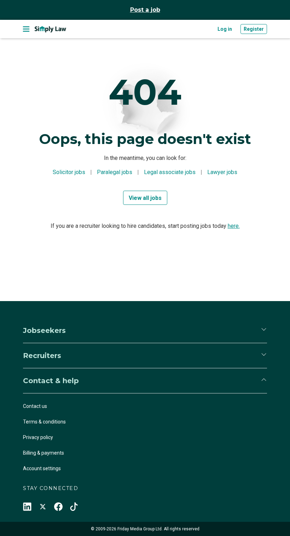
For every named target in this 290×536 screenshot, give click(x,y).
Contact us (35, 406)
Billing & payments (43, 453)
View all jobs (145, 198)
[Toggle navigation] (26, 29)
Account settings (42, 468)
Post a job (145, 9)
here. (234, 226)
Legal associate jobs (170, 172)
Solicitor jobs (69, 172)
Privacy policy (38, 437)
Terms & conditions (44, 422)
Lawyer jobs (222, 172)
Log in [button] (225, 29)
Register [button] (254, 29)
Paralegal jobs (114, 172)
